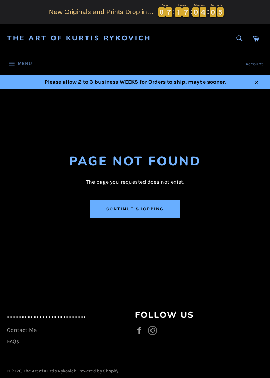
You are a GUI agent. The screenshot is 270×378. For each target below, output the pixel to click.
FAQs (13, 341)
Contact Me (22, 330)
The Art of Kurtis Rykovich (79, 38)
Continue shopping (134, 209)
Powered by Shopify (98, 370)
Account (254, 64)
